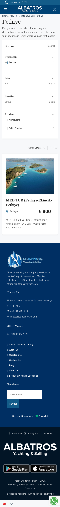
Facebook (17, 433)
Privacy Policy (45, 484)
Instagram (32, 433)
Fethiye (14, 211)
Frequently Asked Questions (23, 376)
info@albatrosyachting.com (24, 316)
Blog (11, 365)
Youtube (47, 433)
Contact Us (15, 360)
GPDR (43, 481)
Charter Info (15, 355)
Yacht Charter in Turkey (21, 344)
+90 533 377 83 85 (19, 334)
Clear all (51, 46)
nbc (52, 494)
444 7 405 (23, 2)
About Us (13, 350)
